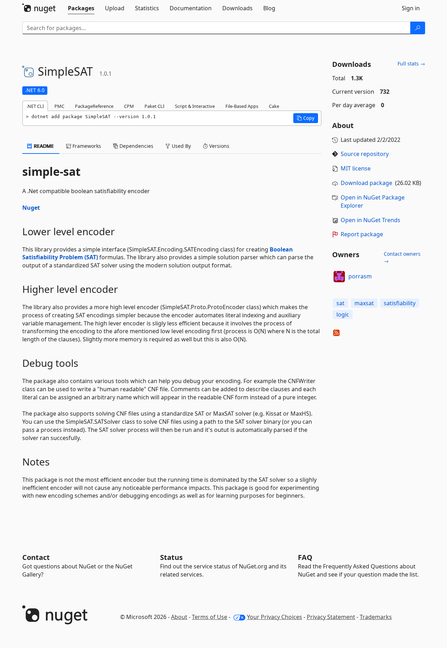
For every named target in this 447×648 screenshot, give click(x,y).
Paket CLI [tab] (154, 106)
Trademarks (376, 617)
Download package (366, 183)
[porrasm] (339, 276)
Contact (36, 557)
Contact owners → (402, 257)
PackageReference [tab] (94, 106)
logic (342, 314)
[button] (305, 118)
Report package (362, 234)
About (179, 617)
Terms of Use (209, 617)
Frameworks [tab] (86, 146)
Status (171, 557)
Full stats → (411, 63)
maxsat (364, 303)
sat (340, 303)
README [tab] (43, 146)
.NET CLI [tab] (35, 106)
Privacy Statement (331, 617)
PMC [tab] (59, 106)
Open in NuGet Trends (370, 220)
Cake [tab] (274, 106)
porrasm (360, 276)
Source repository (365, 154)
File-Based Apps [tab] (241, 106)
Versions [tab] (218, 146)
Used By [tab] (180, 146)
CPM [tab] (129, 106)
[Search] (417, 28)
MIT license (356, 168)
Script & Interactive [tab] (195, 106)
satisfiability (400, 303)
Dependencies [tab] (135, 146)
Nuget (31, 208)
